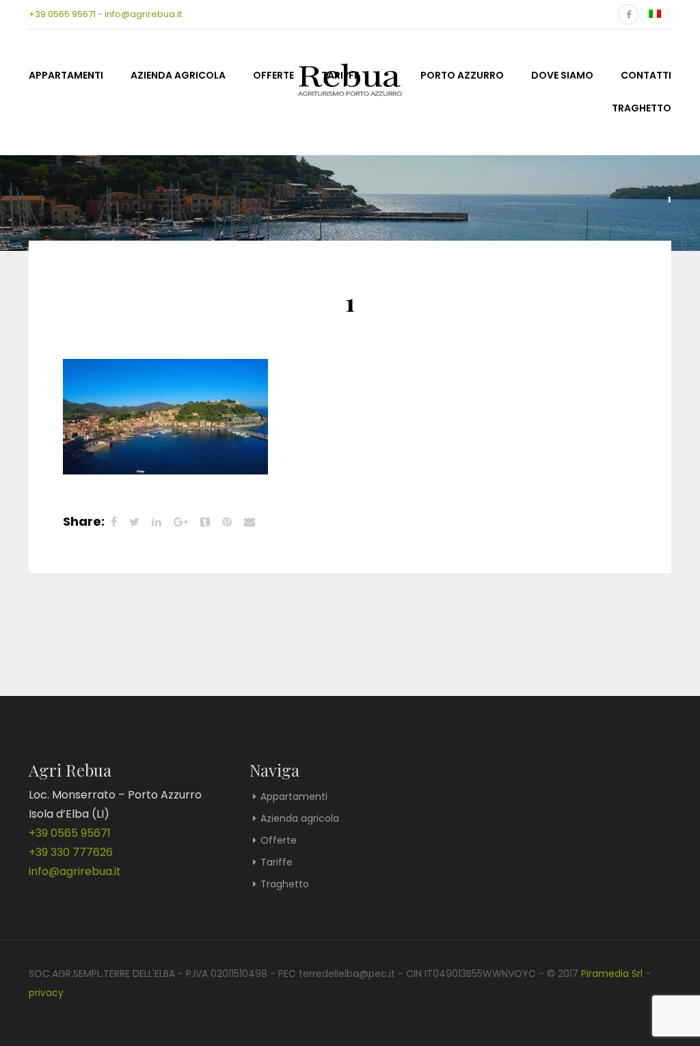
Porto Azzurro (462, 75)
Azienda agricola (299, 818)
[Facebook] (628, 14)
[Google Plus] (180, 522)
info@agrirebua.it (143, 14)
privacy (46, 993)
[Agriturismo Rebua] (350, 74)
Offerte (273, 75)
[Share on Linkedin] (156, 522)
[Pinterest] (227, 522)
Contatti (646, 75)
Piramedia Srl (612, 973)
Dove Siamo (562, 75)
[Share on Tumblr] (205, 522)
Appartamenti (66, 75)
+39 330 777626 (71, 852)
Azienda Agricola (178, 75)
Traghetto (641, 108)
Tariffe (276, 862)
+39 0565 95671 (62, 14)
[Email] (249, 522)
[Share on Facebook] (114, 522)
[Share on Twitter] (134, 522)
